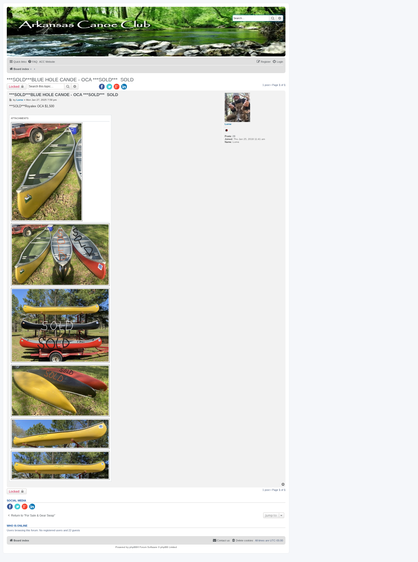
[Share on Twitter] (109, 87)
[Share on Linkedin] (124, 87)
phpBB (133, 547)
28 (233, 136)
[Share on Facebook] (102, 87)
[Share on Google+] (117, 87)
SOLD (127, 79)
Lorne (228, 124)
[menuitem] (32, 62)
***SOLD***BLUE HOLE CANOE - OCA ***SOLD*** (62, 79)
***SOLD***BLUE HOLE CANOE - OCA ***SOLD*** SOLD (63, 94)
